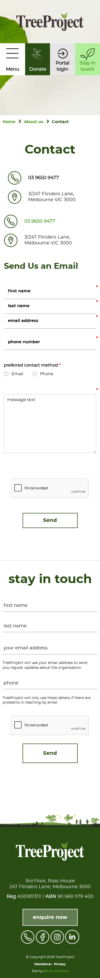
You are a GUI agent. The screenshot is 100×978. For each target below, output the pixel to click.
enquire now (50, 917)
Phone (47, 374)
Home (9, 122)
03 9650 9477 (43, 178)
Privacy (60, 964)
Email (97, 317)
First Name (97, 288)
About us (33, 122)
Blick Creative (56, 971)
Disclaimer (43, 964)
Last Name (97, 303)
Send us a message (97, 391)
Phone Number (97, 339)
